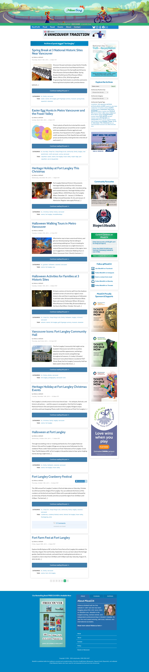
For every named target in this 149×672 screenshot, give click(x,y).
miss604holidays (57, 214)
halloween (52, 264)
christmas (46, 212)
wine (50, 517)
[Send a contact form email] (106, 27)
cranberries (44, 514)
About (68, 27)
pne (109, 118)
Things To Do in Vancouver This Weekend (103, 122)
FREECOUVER (75, 24)
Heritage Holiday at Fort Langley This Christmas (55, 170)
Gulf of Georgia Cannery (63, 99)
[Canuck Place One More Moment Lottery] (104, 430)
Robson (101, 119)
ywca (92, 126)
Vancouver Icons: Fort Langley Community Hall (59, 333)
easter (43, 99)
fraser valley (67, 156)
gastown (45, 264)
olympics (93, 118)
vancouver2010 (95, 124)
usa (113, 123)
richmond (79, 317)
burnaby (45, 151)
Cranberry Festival (53, 514)
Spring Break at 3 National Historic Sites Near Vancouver (57, 52)
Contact (77, 27)
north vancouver (53, 154)
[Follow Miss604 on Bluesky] (93, 27)
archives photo (95, 106)
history (56, 212)
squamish (44, 101)
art (101, 106)
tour (54, 267)
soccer (104, 119)
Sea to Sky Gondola (53, 159)
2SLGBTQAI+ (94, 104)
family (45, 96)
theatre (105, 121)
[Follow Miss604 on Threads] (100, 27)
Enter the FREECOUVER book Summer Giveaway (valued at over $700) (103, 250)
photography (52, 377)
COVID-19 (94, 109)
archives (109, 104)
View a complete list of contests (103, 256)
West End (110, 124)
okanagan (109, 116)
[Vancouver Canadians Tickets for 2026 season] (74, 34)
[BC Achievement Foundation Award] (104, 315)
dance (98, 109)
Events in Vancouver (84, 650)
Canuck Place (100, 107)
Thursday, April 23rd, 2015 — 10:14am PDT (44, 341)
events (47, 99)
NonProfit (36, 27)
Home (79, 633)
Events (60, 27)
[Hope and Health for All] (104, 219)
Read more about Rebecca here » (90, 626)
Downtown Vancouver (107, 109)
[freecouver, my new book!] (52, 646)
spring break (80, 99)
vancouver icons (61, 377)
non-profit (103, 116)
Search (113, 86)
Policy (79, 645)
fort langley (53, 99)
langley (80, 151)
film (92, 113)
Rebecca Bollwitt (38, 57)
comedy (106, 107)
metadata (59, 94)
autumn (43, 322)
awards (108, 106)
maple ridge (74, 156)
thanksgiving (44, 517)
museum (73, 99)
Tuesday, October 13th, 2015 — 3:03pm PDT (44, 286)
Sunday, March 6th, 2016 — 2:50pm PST (43, 120)
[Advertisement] (104, 165)
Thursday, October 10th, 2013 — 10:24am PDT (45, 483)
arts (103, 106)
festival (66, 514)
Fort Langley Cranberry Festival (52, 476)
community (70, 151)
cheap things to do (60, 151)
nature (97, 116)
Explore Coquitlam (102, 111)
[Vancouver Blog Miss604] (74, 9)
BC (41, 96)
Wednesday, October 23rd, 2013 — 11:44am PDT (46, 438)
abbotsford (103, 104)
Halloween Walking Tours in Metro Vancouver (54, 225)
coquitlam (44, 156)
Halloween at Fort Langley (49, 432)
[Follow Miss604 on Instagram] (97, 27)
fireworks (96, 113)
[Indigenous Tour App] (104, 195)
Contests (96, 596)
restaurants (94, 119)
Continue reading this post (58, 91)
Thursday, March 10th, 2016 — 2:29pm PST (44, 60)
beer (116, 106)
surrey (61, 154)
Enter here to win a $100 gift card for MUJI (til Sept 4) (104, 242)
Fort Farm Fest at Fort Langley (51, 537)
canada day (94, 107)
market (100, 114)
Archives (110, 596)
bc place (112, 106)
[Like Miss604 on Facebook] (103, 27)
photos (50, 375)
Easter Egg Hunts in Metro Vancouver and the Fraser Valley (58, 112)
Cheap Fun (52, 151)
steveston (50, 101)
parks (97, 118)
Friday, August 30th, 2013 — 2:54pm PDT (43, 544)
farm (47, 573)
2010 (99, 104)
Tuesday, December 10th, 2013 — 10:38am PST (45, 396)
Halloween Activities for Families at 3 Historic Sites (55, 278)
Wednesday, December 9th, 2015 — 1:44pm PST (46, 178)
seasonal (57, 264)
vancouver (50, 96)
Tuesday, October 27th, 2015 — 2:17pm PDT (44, 233)
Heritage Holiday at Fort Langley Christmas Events (59, 388)
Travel (52, 27)
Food (45, 27)
